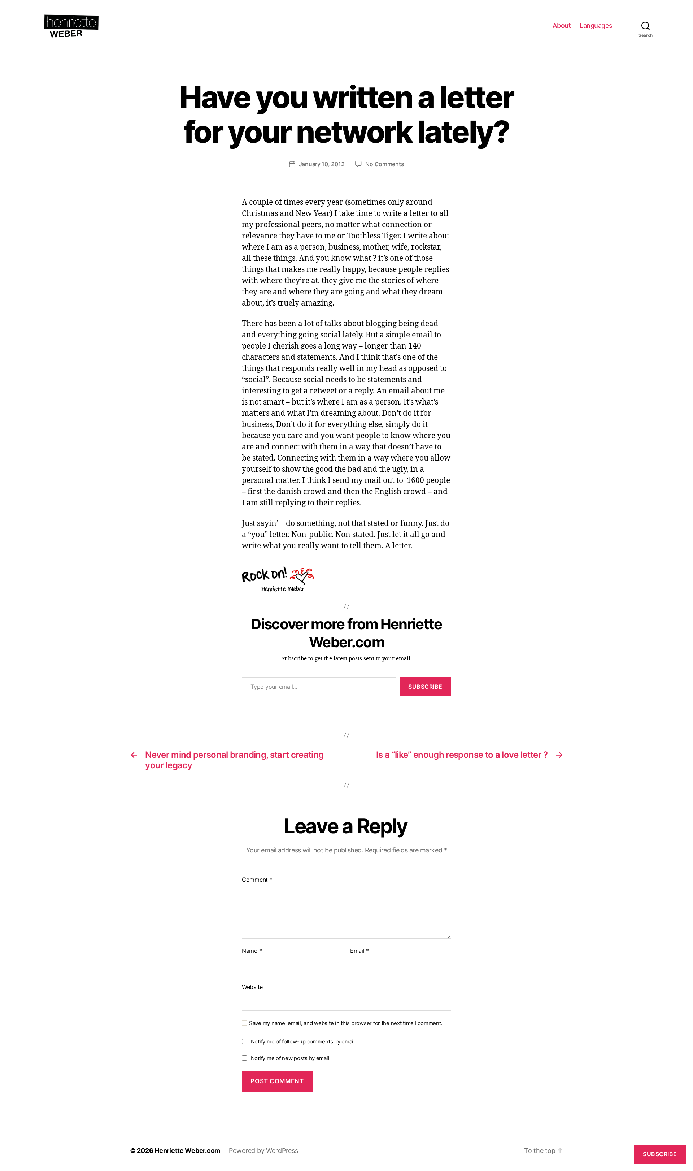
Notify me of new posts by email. (291, 1058)
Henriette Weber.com (187, 1150)
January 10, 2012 (322, 164)
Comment (257, 880)
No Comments (384, 164)
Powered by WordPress (263, 1150)
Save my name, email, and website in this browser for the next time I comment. (345, 1023)
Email (359, 951)
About (562, 25)
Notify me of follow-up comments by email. (303, 1041)
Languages (596, 25)
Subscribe (425, 686)
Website (252, 986)
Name (252, 951)
